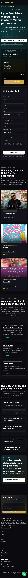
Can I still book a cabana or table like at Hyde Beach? (13, 427)
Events (2, 534)
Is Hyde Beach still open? (11, 402)
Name (5, 99)
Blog (2, 539)
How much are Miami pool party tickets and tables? (13, 440)
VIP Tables (3, 541)
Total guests (7, 123)
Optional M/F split (14, 137)
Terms (2, 555)
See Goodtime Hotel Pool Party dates (14, 40)
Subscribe (14, 511)
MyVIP (14, 573)
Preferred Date (7, 129)
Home (2, 6)
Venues (7, 6)
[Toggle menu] (25, 2)
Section (5, 117)
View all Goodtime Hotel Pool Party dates (12, 187)
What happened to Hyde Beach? (13, 413)
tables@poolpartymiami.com (10, 566)
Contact (3, 550)
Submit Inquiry (14, 152)
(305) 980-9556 (7, 561)
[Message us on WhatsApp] (24, 574)
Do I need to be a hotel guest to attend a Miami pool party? (12, 448)
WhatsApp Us (6, 564)
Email (5, 105)
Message (5, 140)
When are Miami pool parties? (13, 434)
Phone (4, 111)
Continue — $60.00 (14, 82)
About (2, 548)
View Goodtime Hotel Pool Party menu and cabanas (12, 44)
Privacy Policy (4, 552)
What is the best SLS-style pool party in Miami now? (12, 419)
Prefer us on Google (6, 527)
